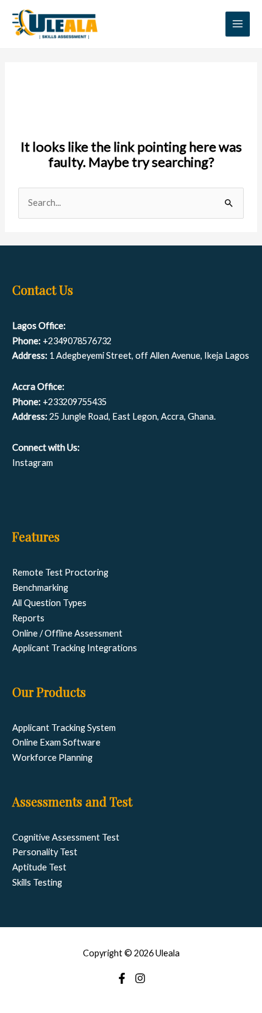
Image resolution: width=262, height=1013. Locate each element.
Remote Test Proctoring (60, 572)
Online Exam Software (56, 742)
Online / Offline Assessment (67, 633)
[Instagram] (140, 978)
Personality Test (44, 852)
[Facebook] (121, 978)
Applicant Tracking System (64, 727)
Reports (28, 618)
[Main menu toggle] (237, 24)
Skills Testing (37, 882)
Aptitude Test (39, 867)
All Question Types (49, 603)
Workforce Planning (52, 757)
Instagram (32, 462)
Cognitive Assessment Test (65, 837)
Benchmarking (40, 587)
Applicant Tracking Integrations (74, 648)
